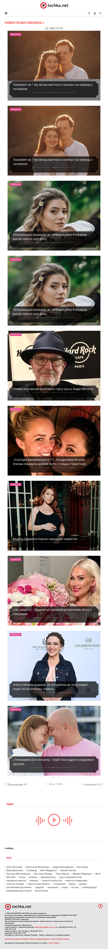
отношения (59, 884)
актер (22, 877)
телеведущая (89, 887)
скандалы (53, 887)
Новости (15, 34)
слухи (65, 887)
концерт (34, 880)
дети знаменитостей (71, 877)
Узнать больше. (54, 943)
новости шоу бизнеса (39, 884)
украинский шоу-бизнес (19, 890)
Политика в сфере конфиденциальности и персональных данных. (46, 939)
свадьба (39, 887)
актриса (33, 877)
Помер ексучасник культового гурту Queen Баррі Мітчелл (53, 389)
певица (83, 884)
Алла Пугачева (14, 867)
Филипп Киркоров (82, 873)
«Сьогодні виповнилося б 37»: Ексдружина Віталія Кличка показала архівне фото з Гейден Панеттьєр (49, 462)
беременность (48, 877)
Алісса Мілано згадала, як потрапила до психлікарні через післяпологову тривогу (50, 687)
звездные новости (16, 880)
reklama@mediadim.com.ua (45, 927)
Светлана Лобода (43, 873)
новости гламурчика (76, 880)
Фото (98, 873)
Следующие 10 (91, 784)
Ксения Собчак (68, 870)
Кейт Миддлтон (48, 870)
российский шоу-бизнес (19, 887)
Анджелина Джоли (63, 867)
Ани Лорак (82, 867)
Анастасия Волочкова (37, 867)
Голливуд (32, 870)
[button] (95, 13)
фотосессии (41, 890)
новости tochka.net (52, 880)
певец (72, 884)
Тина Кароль (62, 873)
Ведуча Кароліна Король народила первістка (45, 539)
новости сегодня (15, 884)
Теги (9, 858)
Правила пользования (13, 939)
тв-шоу (75, 887)
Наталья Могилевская (18, 873)
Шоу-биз (10, 877)
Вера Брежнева (14, 870)
